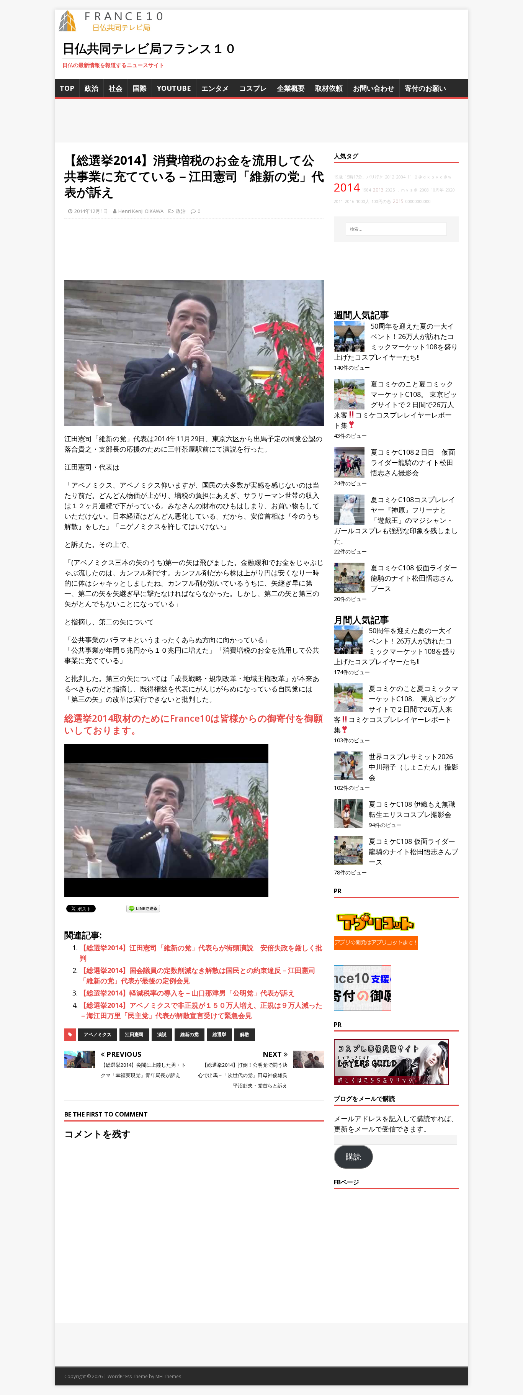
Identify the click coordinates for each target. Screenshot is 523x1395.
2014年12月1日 (91, 211)
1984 (366, 190)
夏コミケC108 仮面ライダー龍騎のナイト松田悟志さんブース (414, 578)
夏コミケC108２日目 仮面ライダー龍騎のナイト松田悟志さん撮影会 (413, 462)
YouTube (174, 88)
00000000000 (418, 201)
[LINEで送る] (143, 908)
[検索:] (396, 229)
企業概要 (291, 88)
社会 (116, 88)
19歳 (338, 177)
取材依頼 (329, 88)
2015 (398, 201)
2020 (450, 190)
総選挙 (219, 1034)
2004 (400, 177)
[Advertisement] (261, 120)
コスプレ (253, 88)
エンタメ (215, 88)
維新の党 (189, 1034)
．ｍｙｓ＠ (407, 190)
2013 (378, 190)
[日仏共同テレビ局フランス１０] (116, 27)
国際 (140, 88)
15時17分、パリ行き (364, 177)
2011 (338, 201)
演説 (162, 1034)
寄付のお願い (425, 88)
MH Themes (168, 1376)
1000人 (362, 201)
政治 (91, 88)
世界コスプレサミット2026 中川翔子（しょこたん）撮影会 (413, 767)
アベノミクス (97, 1034)
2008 (424, 190)
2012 (389, 177)
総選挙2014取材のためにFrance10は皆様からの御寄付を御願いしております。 (193, 724)
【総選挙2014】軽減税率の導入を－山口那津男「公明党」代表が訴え (187, 992)
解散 (244, 1034)
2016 (349, 201)
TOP (67, 88)
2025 (390, 190)
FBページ (346, 1182)
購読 (353, 1157)
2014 (347, 187)
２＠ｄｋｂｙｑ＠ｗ (433, 177)
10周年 (437, 190)
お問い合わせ (373, 88)
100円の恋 (381, 201)
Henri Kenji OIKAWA (140, 211)
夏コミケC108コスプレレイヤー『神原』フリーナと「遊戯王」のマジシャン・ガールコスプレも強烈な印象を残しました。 (396, 520)
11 (409, 177)
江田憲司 (134, 1034)
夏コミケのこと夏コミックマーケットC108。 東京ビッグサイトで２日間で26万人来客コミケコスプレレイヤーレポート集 (395, 404)
